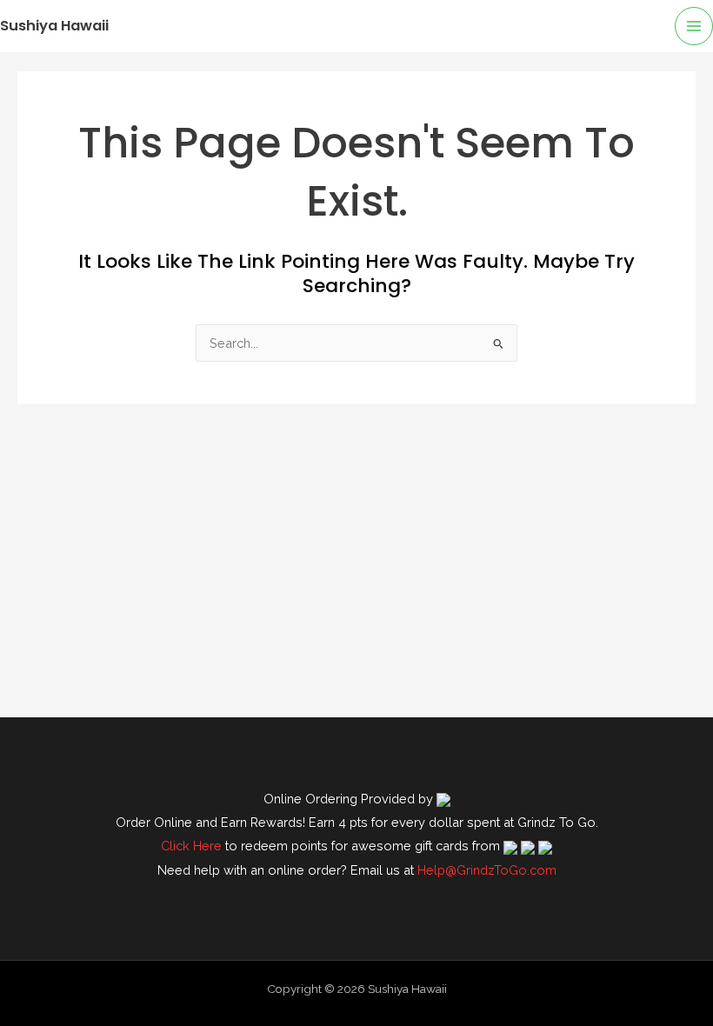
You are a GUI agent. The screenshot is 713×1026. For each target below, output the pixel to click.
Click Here (191, 845)
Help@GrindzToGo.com (486, 870)
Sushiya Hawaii (54, 26)
